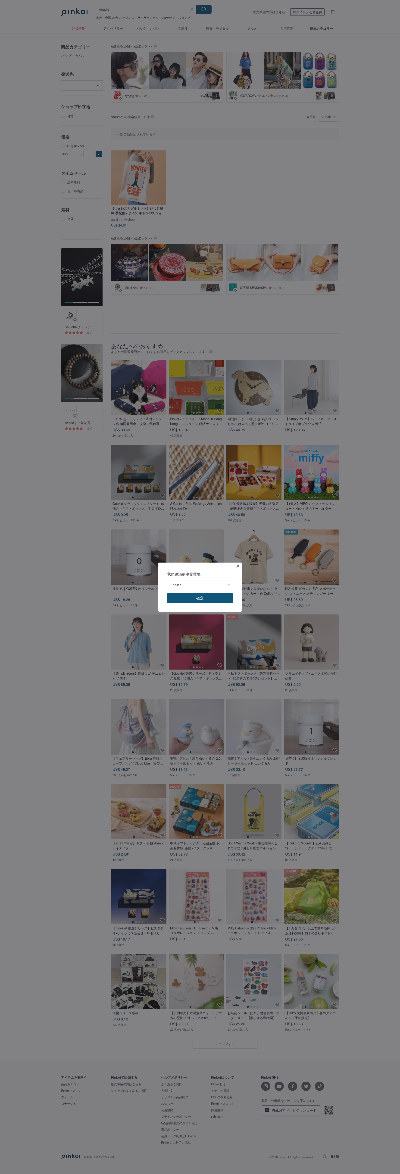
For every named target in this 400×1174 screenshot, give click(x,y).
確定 (200, 598)
